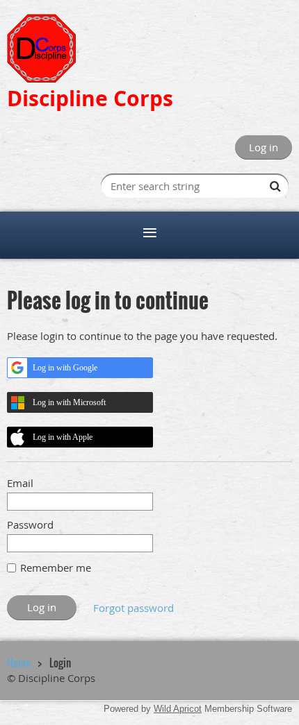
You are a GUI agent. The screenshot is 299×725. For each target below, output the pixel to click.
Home (19, 662)
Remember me (55, 567)
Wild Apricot (178, 708)
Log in (263, 147)
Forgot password (133, 608)
